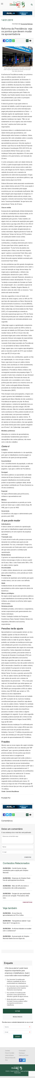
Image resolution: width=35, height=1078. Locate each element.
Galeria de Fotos (23, 1055)
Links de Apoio (9, 1055)
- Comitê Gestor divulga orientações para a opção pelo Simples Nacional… (15, 870)
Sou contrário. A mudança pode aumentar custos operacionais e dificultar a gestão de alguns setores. (17, 994)
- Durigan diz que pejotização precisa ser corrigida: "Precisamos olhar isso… (16, 896)
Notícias (30, 24)
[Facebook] (20, 1060)
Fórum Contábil (9, 1053)
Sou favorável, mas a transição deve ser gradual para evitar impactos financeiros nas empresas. (17, 988)
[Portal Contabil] (17, 1068)
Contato (7, 1050)
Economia (24, 24)
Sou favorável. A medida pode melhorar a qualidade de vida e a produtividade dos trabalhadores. (16, 981)
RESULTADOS (17, 1017)
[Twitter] (23, 1060)
